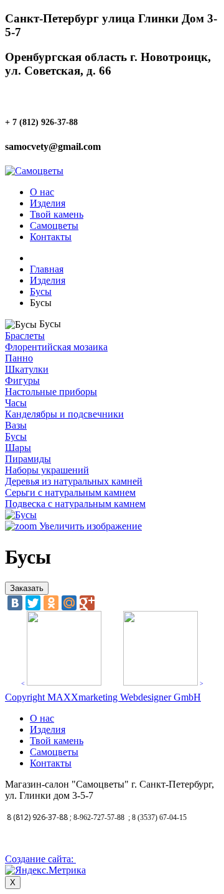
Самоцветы (54, 225)
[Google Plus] (87, 602)
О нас (42, 192)
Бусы (41, 291)
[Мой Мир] (69, 602)
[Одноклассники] (51, 602)
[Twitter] (33, 602)
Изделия (47, 203)
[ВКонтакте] (14, 602)
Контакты (51, 236)
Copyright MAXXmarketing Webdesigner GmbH (103, 697)
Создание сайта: (40, 859)
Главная (46, 269)
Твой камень (56, 214)
